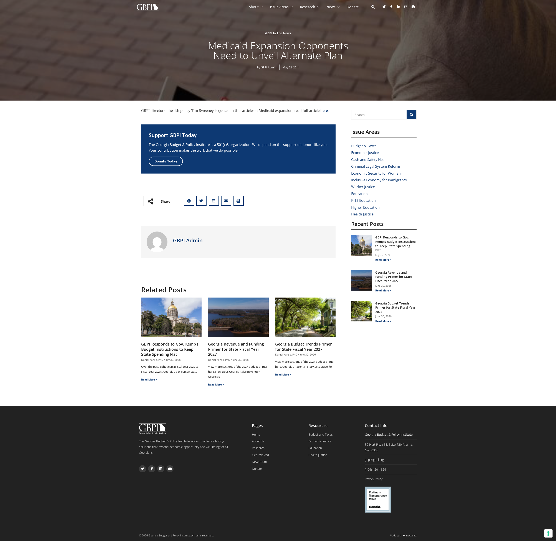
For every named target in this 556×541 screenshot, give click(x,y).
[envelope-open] (414, 6)
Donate (353, 7)
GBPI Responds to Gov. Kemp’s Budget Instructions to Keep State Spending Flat (170, 349)
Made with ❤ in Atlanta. (403, 535)
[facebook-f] (393, 6)
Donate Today (165, 161)
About (254, 7)
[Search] (411, 114)
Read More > (149, 379)
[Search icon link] (373, 7)
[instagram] (407, 6)
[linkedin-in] (400, 6)
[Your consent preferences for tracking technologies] (548, 533)
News (330, 7)
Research (307, 7)
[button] (189, 201)
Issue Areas (279, 7)
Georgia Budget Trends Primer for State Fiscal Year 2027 (303, 346)
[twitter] (385, 6)
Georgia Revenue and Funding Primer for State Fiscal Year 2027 (236, 349)
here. (324, 110)
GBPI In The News (278, 33)
